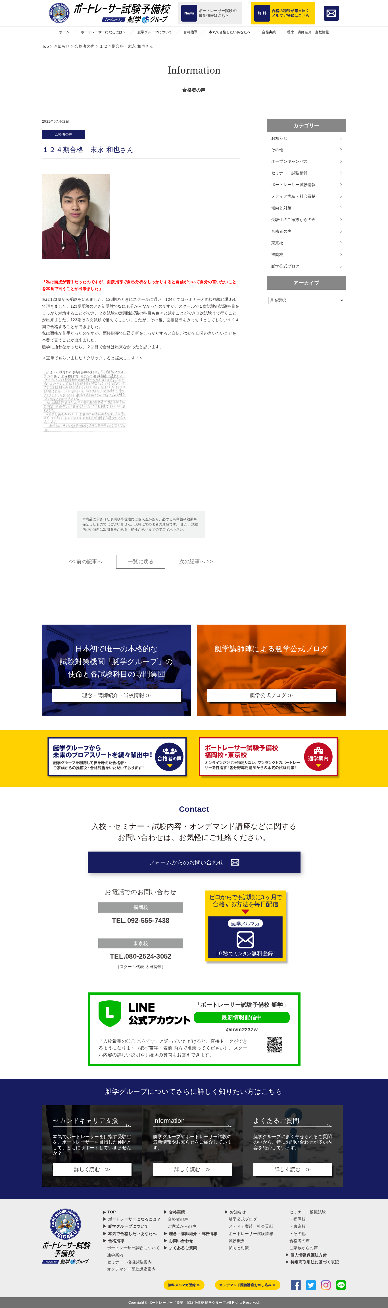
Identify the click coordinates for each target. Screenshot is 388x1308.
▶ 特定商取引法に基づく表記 (312, 1262)
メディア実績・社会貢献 (293, 196)
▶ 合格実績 (174, 1212)
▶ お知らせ (235, 1212)
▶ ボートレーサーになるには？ (132, 1219)
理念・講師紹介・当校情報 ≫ (116, 695)
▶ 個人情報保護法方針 (306, 1255)
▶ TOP (109, 1212)
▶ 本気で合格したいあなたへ (130, 1233)
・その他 (297, 1233)
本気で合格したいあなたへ (230, 32)
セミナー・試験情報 (289, 173)
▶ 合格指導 (113, 1240)
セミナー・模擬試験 (307, 1212)
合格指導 (190, 32)
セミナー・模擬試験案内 (129, 1262)
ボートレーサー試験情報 (293, 184)
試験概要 (237, 1240)
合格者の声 (63, 134)
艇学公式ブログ (285, 266)
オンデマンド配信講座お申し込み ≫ (247, 1285)
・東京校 (297, 1226)
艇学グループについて (154, 32)
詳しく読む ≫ (92, 1169)
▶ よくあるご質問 (180, 1248)
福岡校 (277, 254)
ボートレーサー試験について (133, 1248)
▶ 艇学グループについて (126, 1226)
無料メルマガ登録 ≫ (184, 1285)
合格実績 (269, 32)
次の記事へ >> (196, 561)
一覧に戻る (141, 561)
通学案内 (115, 1255)
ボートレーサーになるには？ (103, 32)
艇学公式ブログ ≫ (271, 695)
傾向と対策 (281, 208)
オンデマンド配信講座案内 (131, 1269)
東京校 (277, 243)
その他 (277, 149)
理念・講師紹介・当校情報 (308, 32)
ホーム (64, 32)
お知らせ (279, 138)
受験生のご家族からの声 (293, 219)
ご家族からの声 (182, 1226)
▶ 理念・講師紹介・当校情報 (191, 1233)
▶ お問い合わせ (178, 1240)
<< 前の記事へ (86, 561)
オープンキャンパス (289, 161)
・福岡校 (297, 1219)
